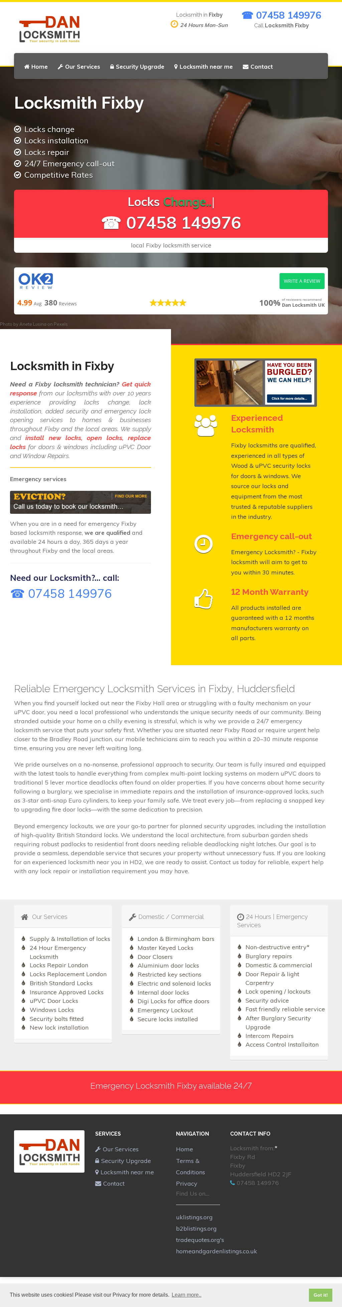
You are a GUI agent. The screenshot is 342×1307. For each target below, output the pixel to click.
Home (39, 66)
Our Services (82, 66)
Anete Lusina (32, 324)
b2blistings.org (196, 1228)
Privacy (186, 1183)
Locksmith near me (206, 66)
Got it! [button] (321, 1295)
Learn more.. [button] (186, 1295)
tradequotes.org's (200, 1240)
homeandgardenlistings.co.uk (216, 1251)
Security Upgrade (140, 66)
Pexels (61, 324)
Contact (261, 66)
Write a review (302, 281)
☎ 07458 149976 (281, 15)
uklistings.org (194, 1217)
